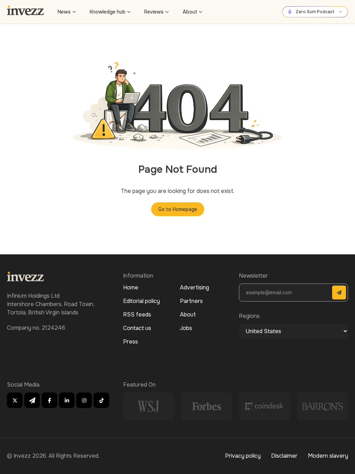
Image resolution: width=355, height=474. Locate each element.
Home (130, 287)
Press (130, 341)
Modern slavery (328, 455)
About (190, 12)
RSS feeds (137, 314)
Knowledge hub (107, 12)
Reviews (154, 12)
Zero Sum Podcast (315, 12)
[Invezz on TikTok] (101, 400)
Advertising (194, 287)
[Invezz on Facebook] (49, 400)
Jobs (186, 328)
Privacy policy (243, 455)
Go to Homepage (177, 209)
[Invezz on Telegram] (32, 400)
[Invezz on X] (15, 400)
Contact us (137, 328)
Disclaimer (284, 455)
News (64, 12)
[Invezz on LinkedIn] (67, 400)
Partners (191, 301)
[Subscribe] (339, 292)
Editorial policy (141, 301)
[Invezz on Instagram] (84, 400)
